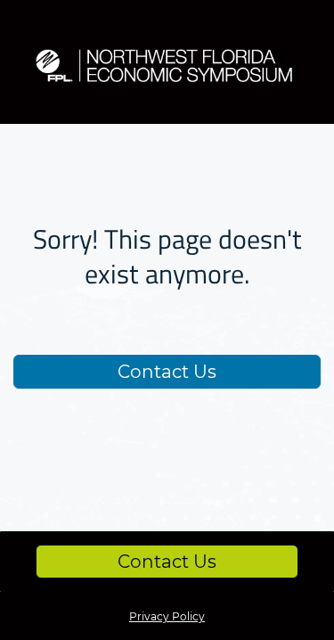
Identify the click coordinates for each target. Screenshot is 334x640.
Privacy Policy (167, 616)
